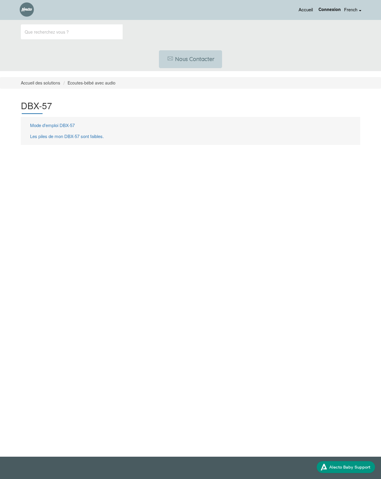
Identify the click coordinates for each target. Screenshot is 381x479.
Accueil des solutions (41, 83)
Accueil (306, 9)
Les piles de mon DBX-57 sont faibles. (67, 136)
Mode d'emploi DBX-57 (52, 125)
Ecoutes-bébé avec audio (91, 83)
